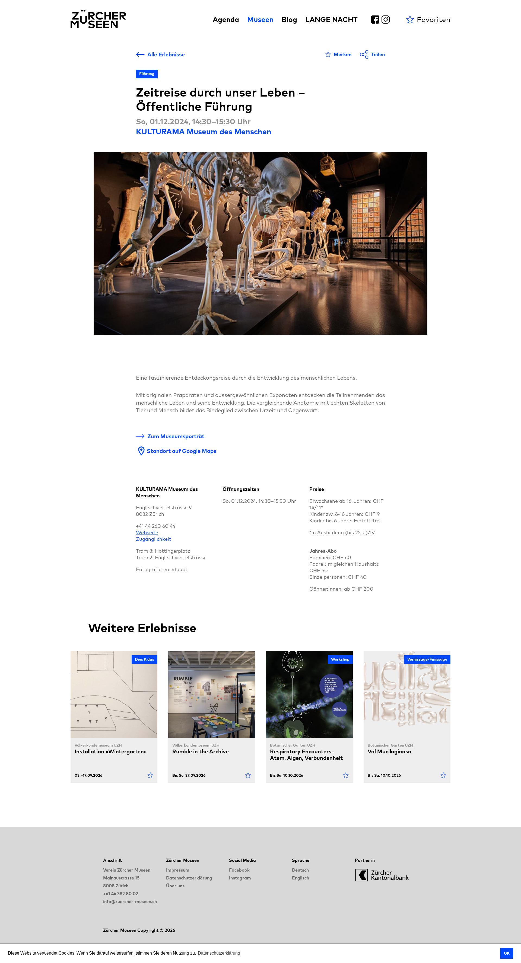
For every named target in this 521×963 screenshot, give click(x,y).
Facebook (239, 870)
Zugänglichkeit (153, 539)
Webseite (147, 532)
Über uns (175, 885)
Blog (289, 19)
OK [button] (507, 953)
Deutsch (300, 870)
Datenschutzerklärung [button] (219, 953)
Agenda (226, 19)
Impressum (177, 870)
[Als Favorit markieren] (150, 775)
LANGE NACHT (331, 19)
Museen (260, 19)
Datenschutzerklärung (189, 878)
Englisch (300, 878)
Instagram (240, 878)
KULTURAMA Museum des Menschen (203, 131)
